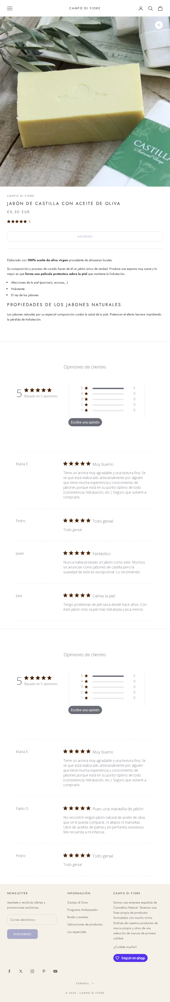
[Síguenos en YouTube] (55, 971)
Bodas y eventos (77, 917)
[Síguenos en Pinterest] (44, 971)
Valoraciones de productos (85, 924)
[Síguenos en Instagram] (32, 971)
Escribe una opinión (85, 422)
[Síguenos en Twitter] (21, 971)
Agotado (84, 236)
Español (83, 983)
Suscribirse (22, 934)
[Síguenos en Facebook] (9, 971)
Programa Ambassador (82, 909)
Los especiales (76, 932)
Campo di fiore (20, 196)
